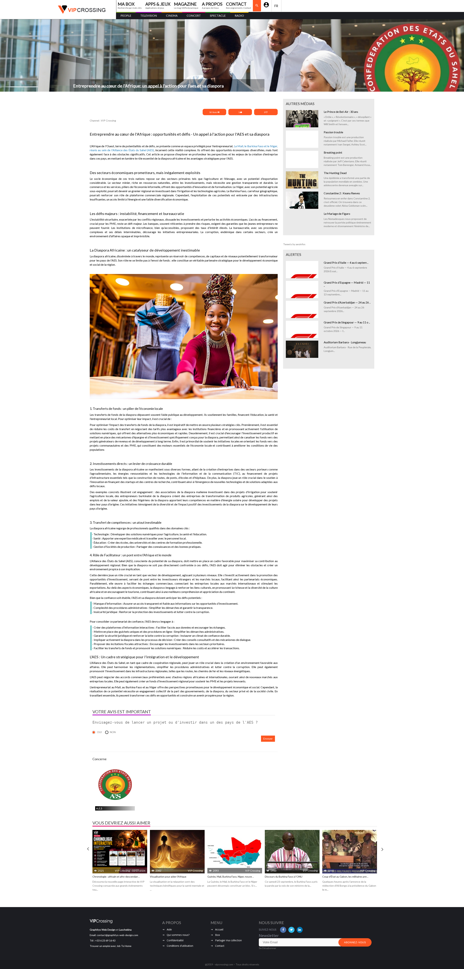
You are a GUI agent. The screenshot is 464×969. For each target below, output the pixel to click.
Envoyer (268, 738)
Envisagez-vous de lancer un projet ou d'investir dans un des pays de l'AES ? (175, 722)
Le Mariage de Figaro (337, 213)
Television (148, 15)
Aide (169, 929)
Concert (194, 15)
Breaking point (333, 152)
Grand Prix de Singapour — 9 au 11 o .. (347, 322)
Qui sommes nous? (178, 935)
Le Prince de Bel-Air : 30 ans (341, 111)
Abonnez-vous (355, 942)
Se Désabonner (267, 948)
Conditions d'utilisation (180, 945)
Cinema (172, 15)
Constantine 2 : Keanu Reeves (342, 193)
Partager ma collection (228, 940)
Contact (219, 945)
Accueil (219, 929)
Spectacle (218, 15)
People (126, 15)
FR (276, 6)
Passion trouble (333, 132)
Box (217, 935)
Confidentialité (175, 940)
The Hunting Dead (335, 173)
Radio (239, 15)
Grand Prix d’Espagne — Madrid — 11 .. (347, 284)
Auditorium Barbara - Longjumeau (345, 342)
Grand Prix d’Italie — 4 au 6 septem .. (346, 262)
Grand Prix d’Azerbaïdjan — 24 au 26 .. (347, 302)
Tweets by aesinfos (294, 244)
